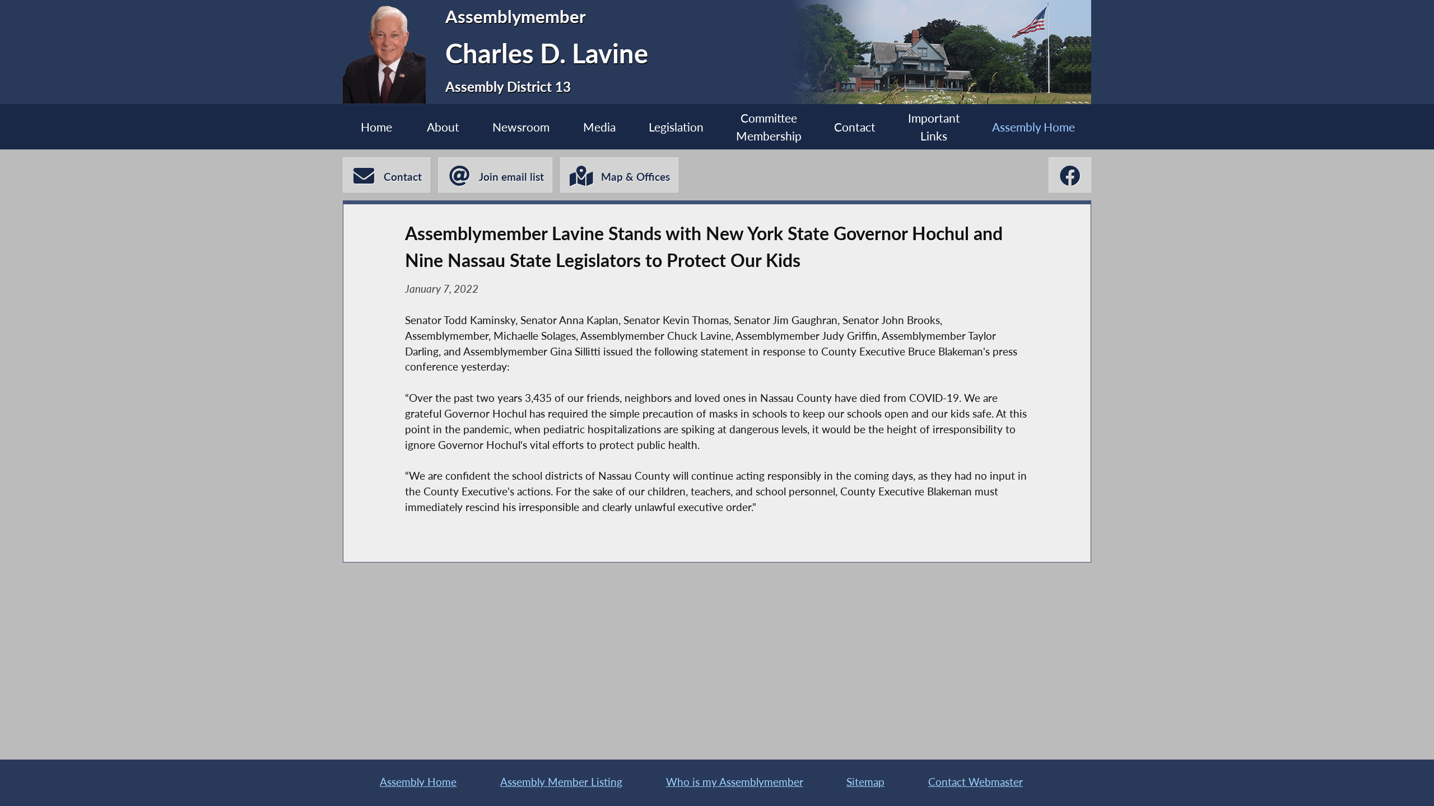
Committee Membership (769, 126)
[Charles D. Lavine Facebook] (1070, 175)
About (443, 127)
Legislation (676, 127)
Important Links (934, 126)
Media (599, 127)
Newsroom (521, 127)
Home (376, 127)
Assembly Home (1033, 127)
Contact (855, 127)
